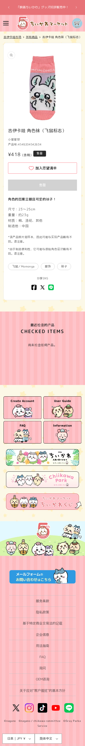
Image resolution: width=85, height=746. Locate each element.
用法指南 (42, 645)
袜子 (64, 266)
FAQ (42, 657)
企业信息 (42, 634)
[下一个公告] (76, 7)
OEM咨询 (42, 679)
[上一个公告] (9, 7)
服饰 (48, 266)
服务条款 (42, 601)
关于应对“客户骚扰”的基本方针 (42, 690)
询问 (42, 668)
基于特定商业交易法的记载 (42, 623)
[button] (6, 23)
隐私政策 (42, 612)
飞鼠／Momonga (23, 266)
